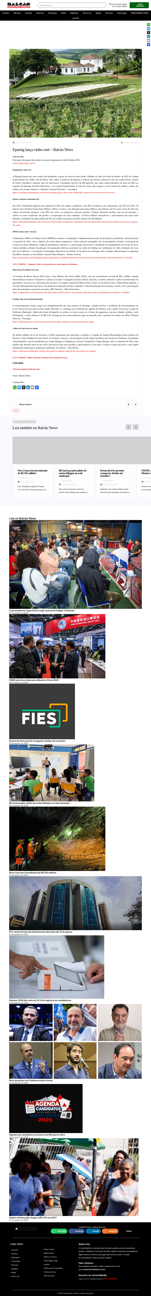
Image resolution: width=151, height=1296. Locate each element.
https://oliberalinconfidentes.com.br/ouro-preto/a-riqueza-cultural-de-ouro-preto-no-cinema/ (54, 351)
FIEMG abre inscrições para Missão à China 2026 (33, 680)
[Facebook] (149, 29)
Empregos (52, 13)
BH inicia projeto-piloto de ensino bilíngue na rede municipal (39, 803)
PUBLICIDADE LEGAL (140, 13)
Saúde (98, 13)
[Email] (149, 41)
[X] (149, 33)
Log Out (75, 18)
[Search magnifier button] (103, 5)
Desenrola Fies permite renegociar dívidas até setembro (37, 741)
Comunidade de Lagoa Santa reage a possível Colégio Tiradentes (42, 610)
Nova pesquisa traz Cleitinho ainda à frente (31, 1080)
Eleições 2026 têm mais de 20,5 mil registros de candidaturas (40, 1000)
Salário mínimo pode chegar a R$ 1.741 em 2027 (33, 1217)
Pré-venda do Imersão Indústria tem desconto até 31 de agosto (40, 932)
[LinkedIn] (149, 37)
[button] (59, 1231)
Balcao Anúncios (25, 404)
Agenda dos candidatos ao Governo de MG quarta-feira (37, 1135)
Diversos (40, 13)
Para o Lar (87, 13)
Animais (28, 13)
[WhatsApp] (149, 25)
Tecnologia (121, 13)
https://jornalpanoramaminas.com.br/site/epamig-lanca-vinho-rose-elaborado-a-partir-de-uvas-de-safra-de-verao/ (64, 192)
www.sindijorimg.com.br (24, 163)
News (16, 411)
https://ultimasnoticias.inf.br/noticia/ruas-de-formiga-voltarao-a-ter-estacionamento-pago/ (53, 321)
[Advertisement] (75, 36)
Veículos (17, 13)
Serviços (109, 13)
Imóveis (6, 13)
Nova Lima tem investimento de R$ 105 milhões (32, 872)
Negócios (74, 13)
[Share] (149, 45)
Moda (63, 13)
